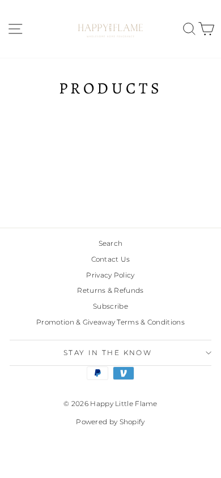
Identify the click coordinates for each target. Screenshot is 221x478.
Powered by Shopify (110, 421)
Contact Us (110, 259)
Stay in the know (107, 352)
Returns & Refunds (110, 290)
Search (111, 243)
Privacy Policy (110, 275)
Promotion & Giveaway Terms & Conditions (110, 322)
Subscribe (110, 306)
